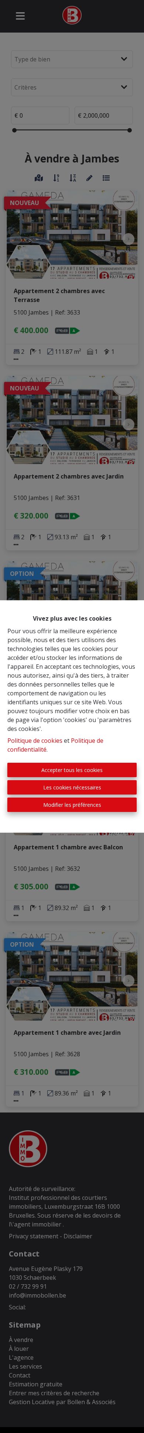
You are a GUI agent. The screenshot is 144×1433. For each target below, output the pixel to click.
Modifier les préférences (72, 804)
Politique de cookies (34, 740)
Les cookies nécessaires (72, 787)
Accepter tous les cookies (72, 769)
